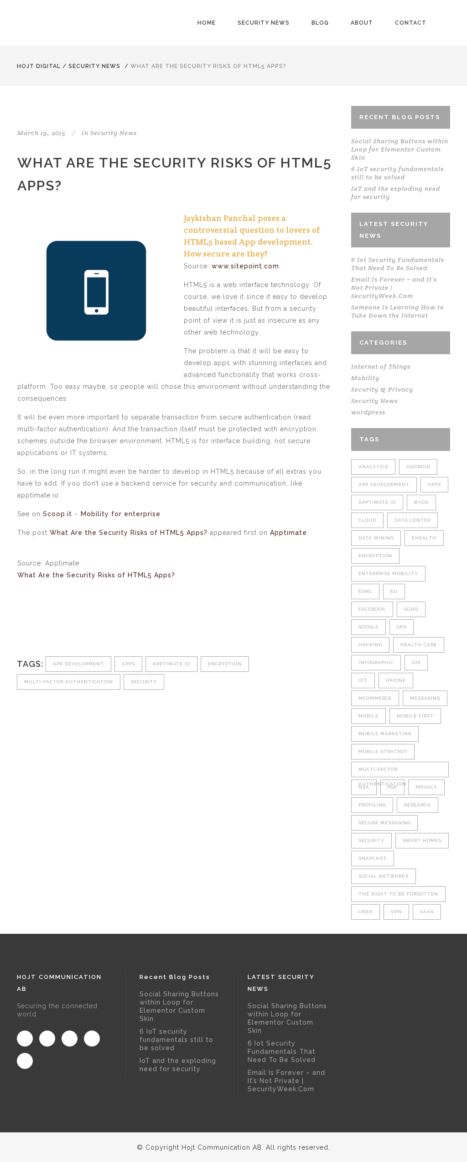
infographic (376, 662)
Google (368, 626)
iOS (416, 662)
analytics (373, 466)
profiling (372, 804)
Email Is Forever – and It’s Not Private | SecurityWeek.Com (286, 1081)
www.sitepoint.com (245, 266)
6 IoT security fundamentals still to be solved (397, 173)
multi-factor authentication (68, 681)
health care (418, 644)
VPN (396, 911)
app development (78, 663)
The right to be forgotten (398, 893)
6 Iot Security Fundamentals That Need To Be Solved (397, 264)
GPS (401, 626)
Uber (365, 911)
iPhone (396, 680)
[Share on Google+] (52, 625)
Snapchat (372, 858)
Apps (128, 663)
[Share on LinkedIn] (67, 625)
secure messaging (384, 822)
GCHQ (411, 609)
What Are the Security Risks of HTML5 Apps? (129, 532)
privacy (426, 787)
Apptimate (288, 532)
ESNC (365, 591)
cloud (367, 520)
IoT (363, 680)
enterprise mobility (388, 573)
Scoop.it (57, 514)
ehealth (424, 537)
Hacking (370, 644)
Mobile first (415, 715)
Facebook (372, 609)
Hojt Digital (39, 66)
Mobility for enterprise (121, 514)
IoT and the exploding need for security (178, 1065)
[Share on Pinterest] (97, 625)
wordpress (368, 412)
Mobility (365, 378)
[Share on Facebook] (22, 625)
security (144, 681)
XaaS (427, 911)
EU (394, 591)
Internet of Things (380, 366)
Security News (94, 66)
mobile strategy (382, 751)
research (417, 804)
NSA (363, 787)
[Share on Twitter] (37, 625)
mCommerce (375, 698)
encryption (225, 663)
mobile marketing (384, 733)
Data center (412, 520)
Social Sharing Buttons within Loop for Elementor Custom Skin (399, 149)
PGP (392, 787)
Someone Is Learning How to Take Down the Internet (397, 311)
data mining (376, 537)
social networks (383, 876)
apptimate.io (171, 663)
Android (418, 466)
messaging (425, 698)
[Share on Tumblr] (82, 625)
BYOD (421, 502)
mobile (368, 715)
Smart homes (422, 840)
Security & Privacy (382, 389)
